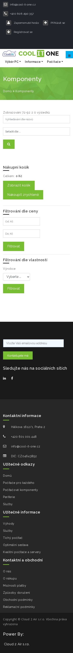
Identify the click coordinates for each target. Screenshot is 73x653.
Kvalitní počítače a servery (22, 552)
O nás (7, 571)
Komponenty (24, 91)
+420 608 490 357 (22, 13)
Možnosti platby (14, 585)
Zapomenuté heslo (26, 22)
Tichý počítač (13, 537)
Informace (33, 61)
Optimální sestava (15, 545)
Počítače (54, 61)
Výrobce (9, 268)
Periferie (9, 497)
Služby (8, 504)
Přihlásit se (57, 22)
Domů (7, 91)
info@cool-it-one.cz (23, 4)
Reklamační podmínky (19, 607)
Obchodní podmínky (18, 599)
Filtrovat (13, 246)
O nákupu (10, 578)
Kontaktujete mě (17, 355)
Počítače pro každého (18, 482)
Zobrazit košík (18, 185)
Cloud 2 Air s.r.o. (17, 644)
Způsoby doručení (16, 592)
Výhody (8, 523)
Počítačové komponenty (20, 490)
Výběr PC (12, 61)
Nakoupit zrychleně (23, 195)
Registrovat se (23, 32)
